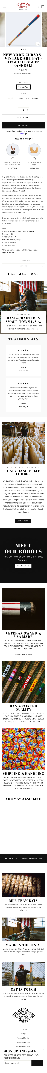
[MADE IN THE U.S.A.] (23, 929)
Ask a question (23, 261)
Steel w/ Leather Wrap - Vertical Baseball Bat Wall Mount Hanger (12, 164)
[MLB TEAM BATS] (23, 885)
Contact (23, 1034)
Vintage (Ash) (23, 87)
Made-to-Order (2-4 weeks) (29, 98)
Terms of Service (23, 1038)
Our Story (23, 1030)
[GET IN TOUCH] (23, 974)
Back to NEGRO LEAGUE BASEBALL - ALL (25, 858)
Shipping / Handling (23, 1042)
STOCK (23, 94)
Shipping (16, 73)
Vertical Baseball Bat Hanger (34, 163)
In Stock (11, 98)
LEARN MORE (23, 521)
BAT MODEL (23, 82)
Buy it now (23, 125)
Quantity (23, 105)
